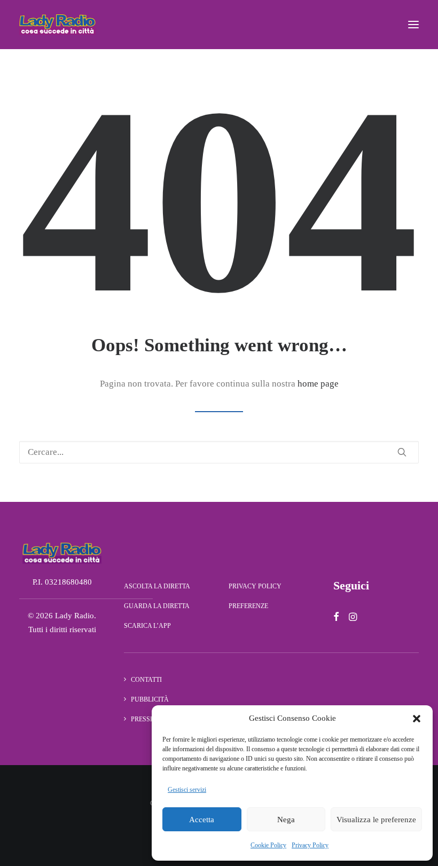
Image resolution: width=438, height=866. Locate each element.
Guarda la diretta (157, 606)
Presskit (146, 719)
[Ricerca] (219, 452)
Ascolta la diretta (157, 586)
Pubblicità (150, 699)
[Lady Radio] (57, 24)
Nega (286, 819)
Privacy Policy (310, 845)
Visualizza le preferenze (376, 819)
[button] (416, 718)
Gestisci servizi (187, 789)
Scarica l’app (147, 625)
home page (318, 384)
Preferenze (248, 606)
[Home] (62, 552)
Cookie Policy (268, 845)
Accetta (201, 819)
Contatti (146, 679)
